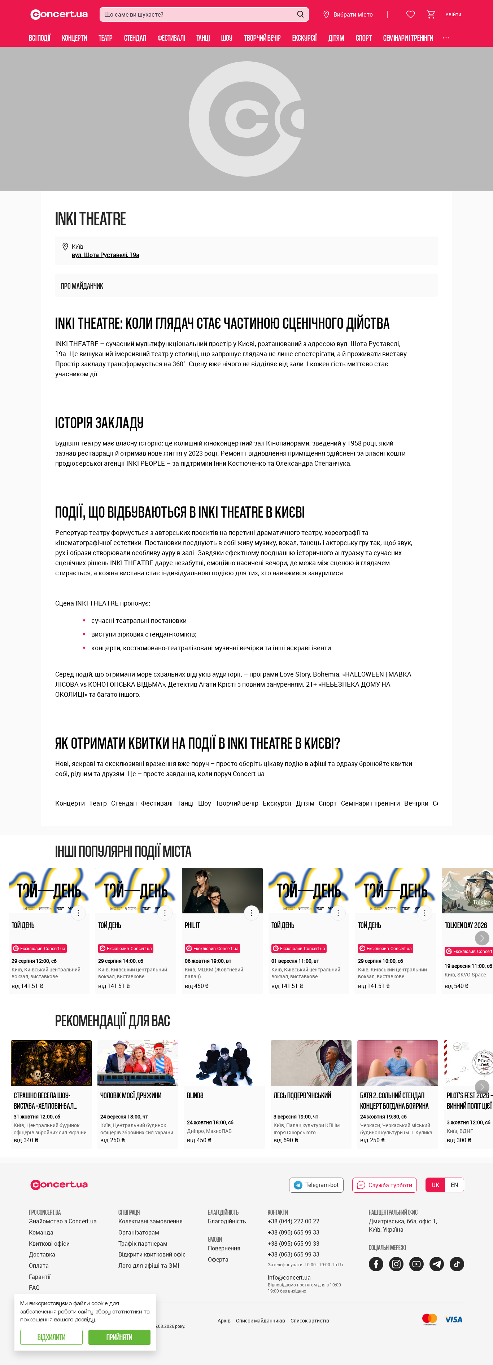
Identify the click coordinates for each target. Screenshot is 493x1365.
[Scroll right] (482, 938)
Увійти (453, 14)
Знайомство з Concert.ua (63, 1221)
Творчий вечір (262, 37)
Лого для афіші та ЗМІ (148, 1265)
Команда (41, 1232)
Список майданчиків (260, 1320)
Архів (224, 1320)
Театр (106, 37)
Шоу (226, 37)
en (454, 1185)
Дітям (336, 37)
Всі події (40, 37)
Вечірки (416, 803)
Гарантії (40, 1277)
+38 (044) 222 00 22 (293, 1221)
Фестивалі (171, 37)
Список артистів (310, 1320)
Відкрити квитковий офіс (152, 1254)
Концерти (74, 37)
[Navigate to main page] (59, 14)
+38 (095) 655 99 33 (293, 1243)
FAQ (34, 1287)
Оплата (39, 1265)
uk (435, 1185)
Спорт (364, 37)
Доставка (42, 1254)
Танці (203, 37)
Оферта (218, 1259)
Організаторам (138, 1232)
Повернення (224, 1248)
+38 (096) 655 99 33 (293, 1232)
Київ (77, 247)
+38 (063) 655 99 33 (293, 1254)
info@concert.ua (289, 1277)
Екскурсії (304, 37)
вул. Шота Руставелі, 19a (105, 255)
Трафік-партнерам (142, 1243)
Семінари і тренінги (408, 37)
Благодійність (227, 1221)
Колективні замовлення (150, 1221)
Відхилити (51, 1337)
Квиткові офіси (49, 1243)
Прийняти (119, 1337)
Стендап (135, 37)
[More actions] (78, 913)
